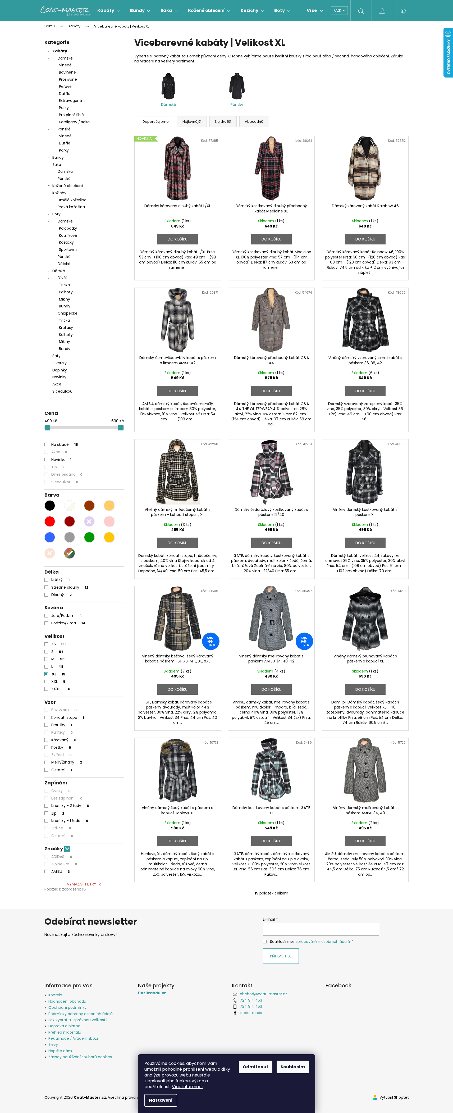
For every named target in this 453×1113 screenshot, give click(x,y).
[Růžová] (109, 521)
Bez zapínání (67, 798)
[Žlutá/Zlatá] (109, 537)
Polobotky (68, 228)
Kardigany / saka (74, 122)
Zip (57, 813)
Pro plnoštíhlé (71, 114)
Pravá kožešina (71, 207)
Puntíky (62, 732)
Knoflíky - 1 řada (69, 820)
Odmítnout (255, 1067)
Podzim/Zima (68, 623)
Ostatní (61, 770)
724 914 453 (251, 1000)
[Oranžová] (49, 553)
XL (58, 674)
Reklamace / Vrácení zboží (73, 1038)
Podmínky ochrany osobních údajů (80, 1013)
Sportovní (68, 249)
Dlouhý (61, 594)
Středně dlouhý (69, 587)
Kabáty (59, 51)
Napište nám (60, 1050)
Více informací (187, 1087)
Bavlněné (67, 72)
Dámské (65, 58)
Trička (64, 285)
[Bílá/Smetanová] (69, 505)
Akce (56, 384)
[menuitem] (108, 10)
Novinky (59, 377)
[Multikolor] (69, 553)
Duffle (64, 93)
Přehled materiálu (64, 1032)
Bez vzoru (64, 709)
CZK (338, 10)
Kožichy (59, 193)
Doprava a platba (64, 1026)
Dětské (64, 263)
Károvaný (63, 740)
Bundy (58, 157)
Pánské (64, 129)
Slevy (53, 1044)
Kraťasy (66, 327)
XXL (58, 681)
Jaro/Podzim (66, 615)
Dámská (65, 171)
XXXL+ (60, 689)
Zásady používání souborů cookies (80, 1057)
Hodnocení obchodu (67, 1001)
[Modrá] (49, 537)
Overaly (59, 363)
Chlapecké (67, 313)
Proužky (61, 725)
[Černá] (49, 505)
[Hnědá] (89, 505)
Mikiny (64, 299)
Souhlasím (293, 1067)
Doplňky (59, 370)
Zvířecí (61, 754)
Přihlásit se (281, 956)
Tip (57, 467)
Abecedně (254, 121)
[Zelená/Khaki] (89, 537)
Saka (56, 164)
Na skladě (64, 444)
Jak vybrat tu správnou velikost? (78, 1020)
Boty (56, 214)
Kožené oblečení (67, 185)
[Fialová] (89, 521)
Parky (64, 107)
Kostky (61, 747)
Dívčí (62, 277)
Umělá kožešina (72, 200)
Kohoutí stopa (67, 717)
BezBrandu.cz (152, 993)
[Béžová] (109, 505)
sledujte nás (251, 1012)
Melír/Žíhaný (66, 762)
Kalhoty (66, 292)
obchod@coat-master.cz (263, 994)
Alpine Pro (64, 864)
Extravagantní (72, 100)
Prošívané (68, 79)
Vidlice (61, 828)
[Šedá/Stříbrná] (69, 537)
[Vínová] (69, 521)
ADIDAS (61, 856)
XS (58, 644)
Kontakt (55, 995)
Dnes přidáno (67, 474)
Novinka (61, 459)
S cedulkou (62, 391)
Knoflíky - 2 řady (70, 805)
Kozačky (66, 242)
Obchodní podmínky (67, 1007)
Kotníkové (68, 235)
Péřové (65, 86)
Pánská (64, 178)
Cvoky (61, 790)
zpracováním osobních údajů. (323, 941)
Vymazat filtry (81, 884)
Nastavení (161, 1100)
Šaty (56, 355)
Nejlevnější (191, 121)
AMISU (60, 871)
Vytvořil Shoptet (394, 1097)
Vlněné (65, 65)
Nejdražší (223, 121)
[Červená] (49, 521)
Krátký (60, 579)
